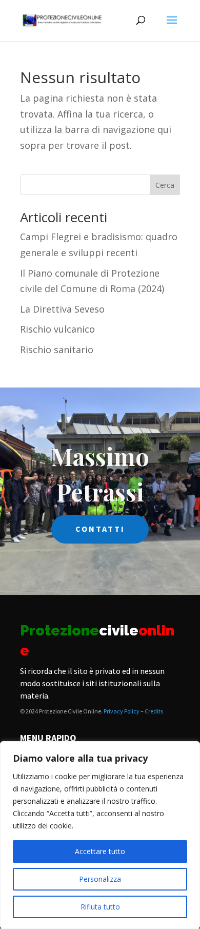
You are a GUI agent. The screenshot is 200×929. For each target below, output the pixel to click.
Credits (154, 711)
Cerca (164, 185)
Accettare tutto (100, 851)
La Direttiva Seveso (62, 309)
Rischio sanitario (56, 349)
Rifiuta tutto (100, 907)
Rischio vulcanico (57, 329)
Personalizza (100, 879)
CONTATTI (100, 529)
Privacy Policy (121, 711)
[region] (100, 835)
